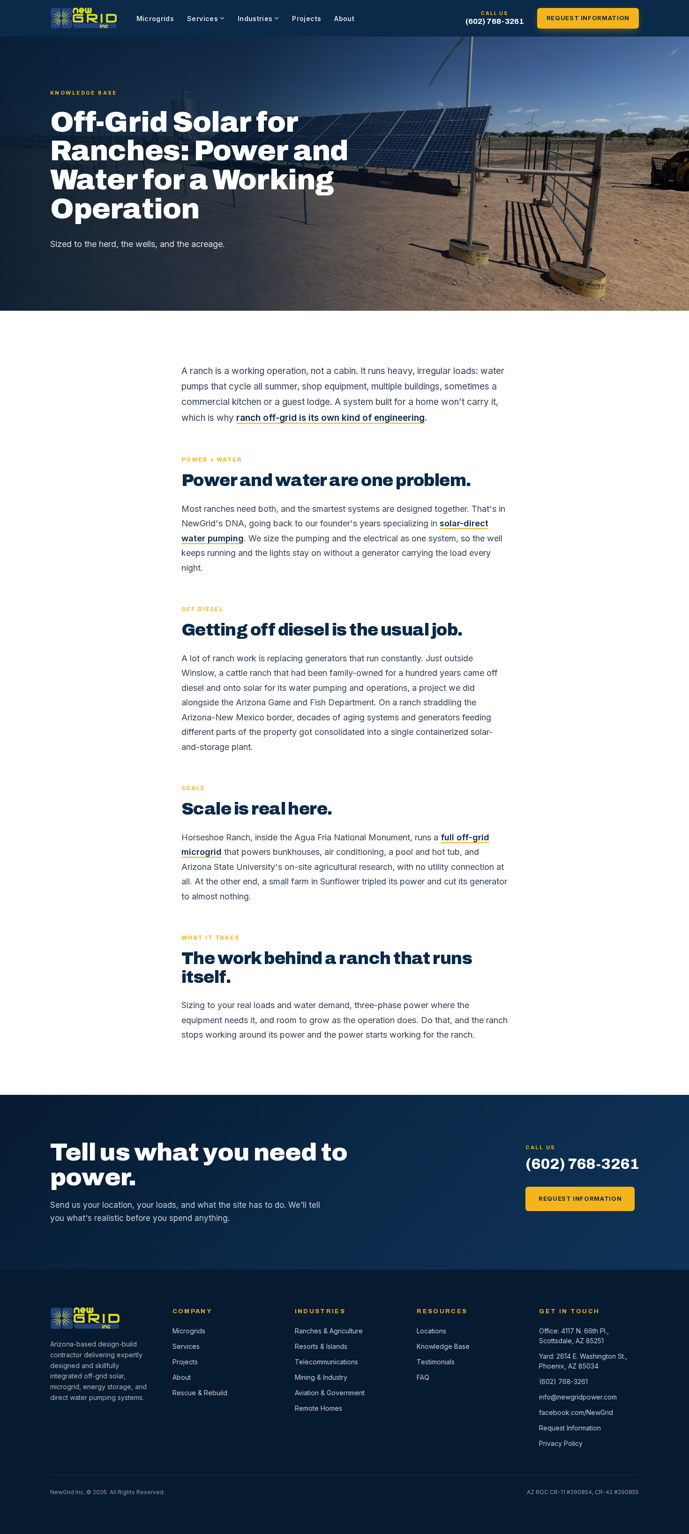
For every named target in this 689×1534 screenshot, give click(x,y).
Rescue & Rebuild (199, 1393)
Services (202, 18)
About (344, 18)
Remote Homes (318, 1408)
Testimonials (436, 1362)
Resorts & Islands (321, 1346)
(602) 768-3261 (494, 21)
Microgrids (155, 18)
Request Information (588, 18)
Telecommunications (326, 1362)
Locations (431, 1331)
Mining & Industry (321, 1377)
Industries (255, 18)
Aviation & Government (330, 1393)
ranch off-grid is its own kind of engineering (330, 417)
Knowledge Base (443, 1346)
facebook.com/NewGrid (576, 1412)
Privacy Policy (561, 1443)
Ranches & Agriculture (329, 1331)
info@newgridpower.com (578, 1397)
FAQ (423, 1377)
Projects (306, 18)
